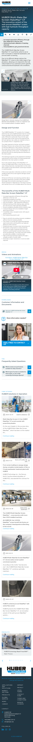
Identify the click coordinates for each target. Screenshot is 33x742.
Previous (2, 661)
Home (4, 9)
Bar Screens (21, 9)
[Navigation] (29, 2)
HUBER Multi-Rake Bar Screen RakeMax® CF (13, 11)
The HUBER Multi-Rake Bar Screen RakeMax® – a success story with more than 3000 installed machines (15, 515)
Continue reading (8, 436)
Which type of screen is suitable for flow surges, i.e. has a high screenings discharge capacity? (16, 373)
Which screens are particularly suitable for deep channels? (14, 367)
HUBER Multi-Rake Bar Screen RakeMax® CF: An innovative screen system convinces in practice (16, 560)
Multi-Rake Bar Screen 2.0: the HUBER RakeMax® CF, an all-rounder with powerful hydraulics (15, 421)
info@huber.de (9, 722)
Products (11, 9)
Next (30, 661)
